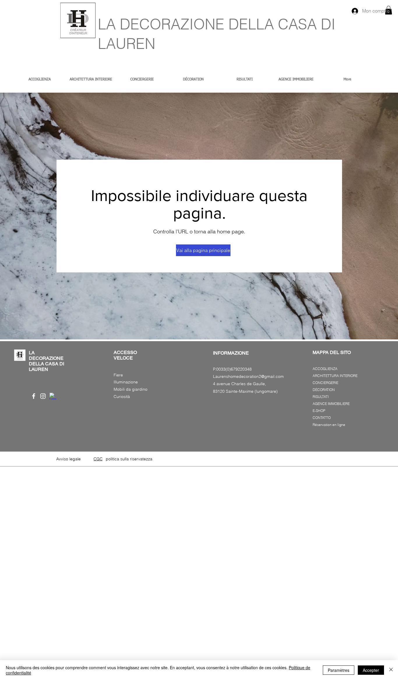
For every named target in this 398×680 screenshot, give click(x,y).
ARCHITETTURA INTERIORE (335, 376)
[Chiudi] (391, 670)
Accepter (371, 670)
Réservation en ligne (329, 424)
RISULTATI (321, 396)
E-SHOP (319, 410)
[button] (199, 250)
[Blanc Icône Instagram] (43, 396)
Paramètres (338, 670)
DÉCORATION (324, 389)
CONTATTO (322, 417)
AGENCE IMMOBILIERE (331, 403)
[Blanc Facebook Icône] (33, 396)
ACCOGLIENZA (325, 369)
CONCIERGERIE (325, 382)
